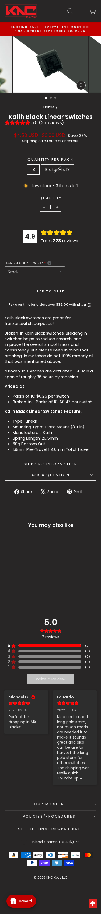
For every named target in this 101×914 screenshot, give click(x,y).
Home (49, 107)
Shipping (29, 141)
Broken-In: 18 (57, 169)
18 (33, 169)
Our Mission (49, 804)
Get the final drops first (49, 828)
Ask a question (50, 474)
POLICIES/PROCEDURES (49, 816)
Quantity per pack (50, 159)
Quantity (50, 198)
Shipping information (51, 464)
